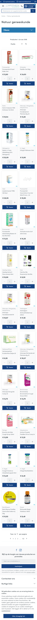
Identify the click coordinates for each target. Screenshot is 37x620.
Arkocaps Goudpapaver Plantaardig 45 (24, 112)
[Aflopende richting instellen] (26, 44)
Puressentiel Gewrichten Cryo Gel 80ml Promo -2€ (26, 193)
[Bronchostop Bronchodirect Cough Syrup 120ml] (27, 380)
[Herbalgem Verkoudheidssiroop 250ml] (27, 299)
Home (3, 16)
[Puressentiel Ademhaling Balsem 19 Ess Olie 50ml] (10, 220)
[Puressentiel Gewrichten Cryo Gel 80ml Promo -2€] (27, 179)
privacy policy (31, 572)
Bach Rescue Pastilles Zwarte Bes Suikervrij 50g (8, 511)
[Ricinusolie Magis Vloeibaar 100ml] (27, 497)
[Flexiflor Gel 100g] (27, 57)
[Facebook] (16, 550)
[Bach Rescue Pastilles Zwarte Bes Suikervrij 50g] (10, 497)
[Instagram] (20, 550)
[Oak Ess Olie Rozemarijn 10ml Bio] (27, 260)
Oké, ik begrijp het (18, 616)
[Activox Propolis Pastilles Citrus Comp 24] (27, 420)
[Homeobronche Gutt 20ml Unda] (27, 220)
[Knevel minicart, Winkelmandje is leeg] (26, 6)
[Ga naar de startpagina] (12, 6)
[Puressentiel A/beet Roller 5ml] (10, 57)
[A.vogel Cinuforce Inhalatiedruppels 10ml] (10, 459)
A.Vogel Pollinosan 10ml (27, 150)
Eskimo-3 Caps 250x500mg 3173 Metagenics (7, 152)
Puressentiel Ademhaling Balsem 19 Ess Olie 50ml (9, 233)
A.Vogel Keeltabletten (26, 471)
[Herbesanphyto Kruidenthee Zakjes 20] (10, 339)
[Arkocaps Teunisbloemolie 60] (10, 299)
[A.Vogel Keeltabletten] (27, 459)
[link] (10, 538)
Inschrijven (18, 566)
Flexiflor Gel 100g (25, 69)
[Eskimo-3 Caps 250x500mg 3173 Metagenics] (10, 138)
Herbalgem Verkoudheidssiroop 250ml (26, 313)
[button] (18, 30)
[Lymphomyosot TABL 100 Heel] (10, 179)
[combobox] (16, 11)
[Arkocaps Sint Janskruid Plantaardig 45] (27, 339)
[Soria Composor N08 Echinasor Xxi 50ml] (10, 96)
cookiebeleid (6, 611)
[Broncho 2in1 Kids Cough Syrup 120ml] (10, 420)
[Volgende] (26, 538)
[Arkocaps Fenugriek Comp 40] (10, 380)
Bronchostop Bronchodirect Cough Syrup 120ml (26, 394)
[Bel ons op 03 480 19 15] (22, 6)
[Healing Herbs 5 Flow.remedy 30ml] (10, 260)
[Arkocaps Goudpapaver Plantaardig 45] (27, 96)
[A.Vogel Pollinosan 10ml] (27, 138)
